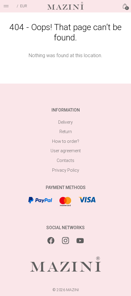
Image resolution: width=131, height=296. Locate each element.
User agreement (66, 150)
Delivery (65, 122)
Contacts (65, 160)
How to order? (65, 141)
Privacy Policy (65, 170)
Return (65, 131)
